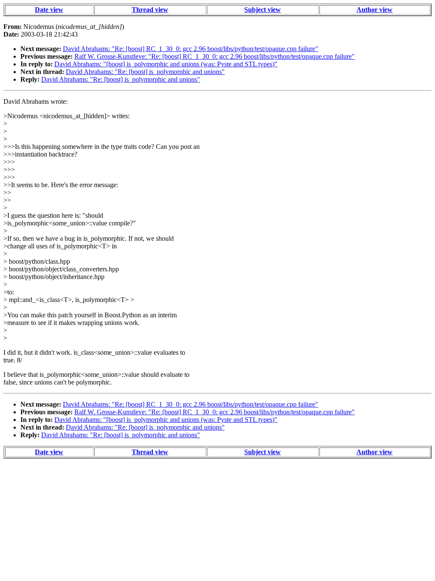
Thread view (150, 9)
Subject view (262, 9)
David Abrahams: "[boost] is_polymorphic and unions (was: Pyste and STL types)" (165, 64)
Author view (374, 9)
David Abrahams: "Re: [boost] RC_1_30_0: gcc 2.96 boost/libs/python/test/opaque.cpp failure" (190, 48)
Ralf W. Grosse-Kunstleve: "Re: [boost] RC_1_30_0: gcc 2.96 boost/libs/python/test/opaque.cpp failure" (214, 56)
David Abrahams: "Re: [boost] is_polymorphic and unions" (145, 71)
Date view (49, 9)
